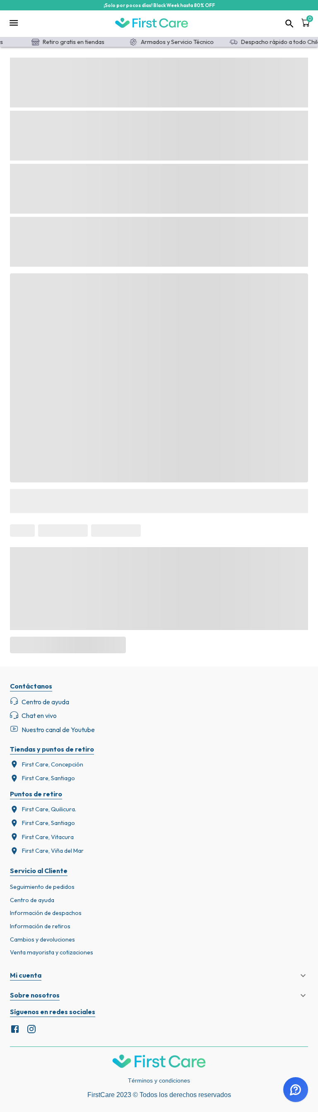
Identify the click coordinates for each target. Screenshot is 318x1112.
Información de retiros (40, 926)
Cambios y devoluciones (42, 939)
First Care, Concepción (52, 764)
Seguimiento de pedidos (42, 887)
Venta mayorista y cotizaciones (51, 952)
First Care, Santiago (48, 778)
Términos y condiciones (159, 1080)
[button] (159, 975)
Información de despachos (46, 913)
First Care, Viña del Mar (53, 850)
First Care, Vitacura (48, 837)
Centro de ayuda (32, 900)
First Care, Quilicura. (49, 809)
